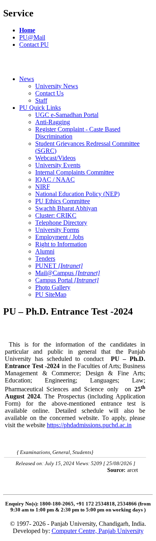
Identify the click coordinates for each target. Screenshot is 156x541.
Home (27, 30)
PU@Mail (32, 37)
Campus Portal (67, 280)
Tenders (45, 258)
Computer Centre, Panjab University (98, 530)
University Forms (57, 229)
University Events (57, 165)
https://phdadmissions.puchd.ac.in (89, 425)
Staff (41, 100)
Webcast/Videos (55, 158)
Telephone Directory (61, 222)
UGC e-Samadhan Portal (66, 114)
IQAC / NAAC (55, 179)
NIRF (42, 186)
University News (56, 86)
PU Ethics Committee (62, 201)
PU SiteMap (50, 294)
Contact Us (49, 93)
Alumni (44, 251)
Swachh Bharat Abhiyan (66, 208)
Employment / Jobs (59, 237)
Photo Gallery (52, 287)
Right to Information (61, 244)
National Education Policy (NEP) (77, 193)
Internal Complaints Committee (74, 172)
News (26, 78)
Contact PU (34, 44)
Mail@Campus (67, 273)
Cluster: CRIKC (55, 215)
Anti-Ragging (52, 122)
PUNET (59, 265)
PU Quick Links (40, 107)
